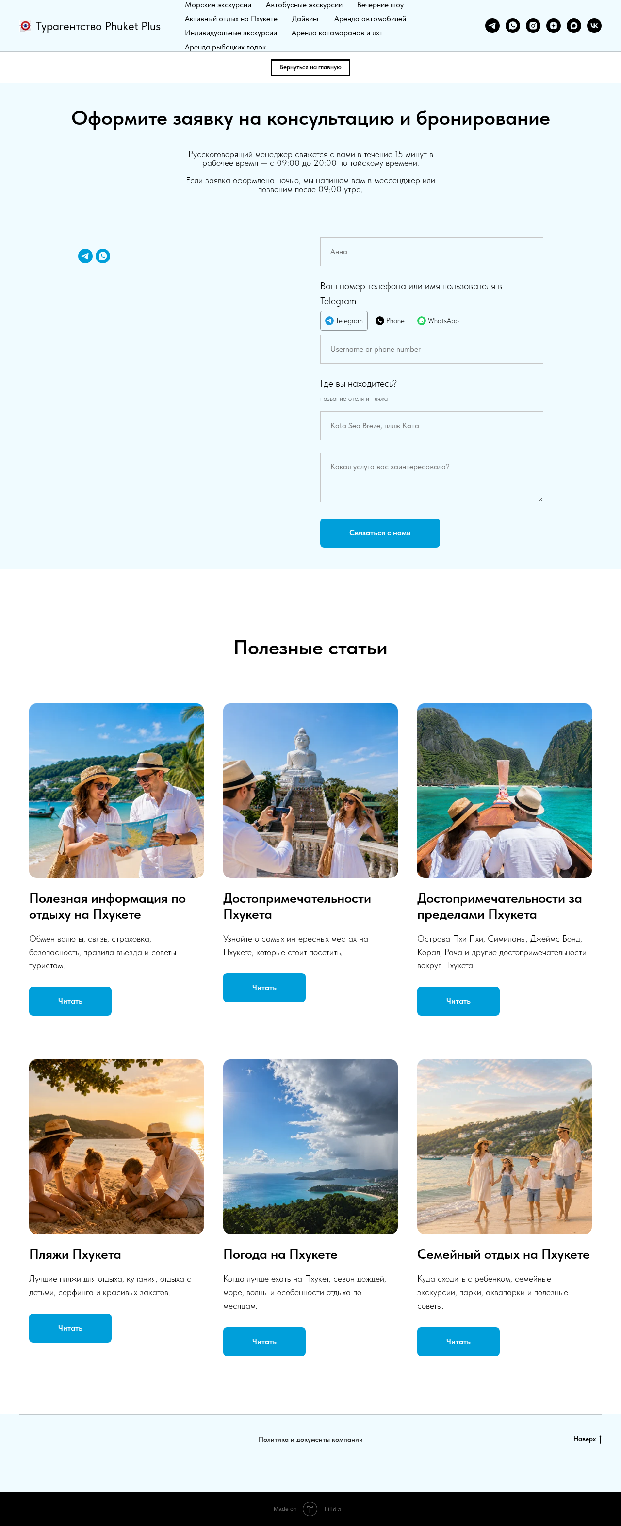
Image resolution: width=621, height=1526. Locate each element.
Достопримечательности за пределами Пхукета (499, 906)
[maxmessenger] (574, 25)
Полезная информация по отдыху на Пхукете (107, 906)
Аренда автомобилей (370, 18)
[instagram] (533, 25)
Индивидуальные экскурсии (231, 32)
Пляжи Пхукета (75, 1254)
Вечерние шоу (380, 4)
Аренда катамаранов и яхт (337, 32)
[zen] (553, 25)
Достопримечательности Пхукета (297, 906)
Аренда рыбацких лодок (225, 46)
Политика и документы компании (311, 1439)
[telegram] (492, 25)
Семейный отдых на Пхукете (503, 1254)
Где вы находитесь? (358, 383)
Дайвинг (306, 18)
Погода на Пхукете (280, 1254)
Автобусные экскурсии (304, 4)
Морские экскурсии (218, 4)
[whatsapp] (513, 25)
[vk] (594, 25)
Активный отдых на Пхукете (231, 18)
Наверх (584, 1439)
